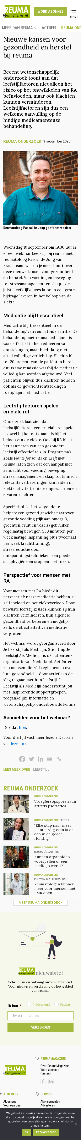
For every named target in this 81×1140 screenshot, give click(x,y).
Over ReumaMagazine (54, 1066)
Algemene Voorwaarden (12, 1103)
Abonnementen (50, 1101)
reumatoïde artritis (46, 851)
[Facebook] (22, 759)
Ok (26, 1132)
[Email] (49, 759)
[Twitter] (31, 759)
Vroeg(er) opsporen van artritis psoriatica (55, 803)
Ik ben (14, 1005)
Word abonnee (49, 1070)
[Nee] (76, 1124)
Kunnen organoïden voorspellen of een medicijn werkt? (52, 861)
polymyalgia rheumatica (49, 878)
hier (22, 727)
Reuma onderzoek (22, 141)
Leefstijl (41, 769)
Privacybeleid (46, 1132)
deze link (18, 743)
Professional (41, 1004)
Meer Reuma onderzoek (39, 903)
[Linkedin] (40, 759)
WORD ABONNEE (50, 11)
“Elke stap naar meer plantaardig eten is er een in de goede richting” (53, 832)
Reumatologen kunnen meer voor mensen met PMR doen (54, 888)
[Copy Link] (59, 759)
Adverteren (47, 1105)
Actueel (49, 27)
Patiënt (65, 1004)
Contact (45, 1074)
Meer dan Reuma (17, 27)
